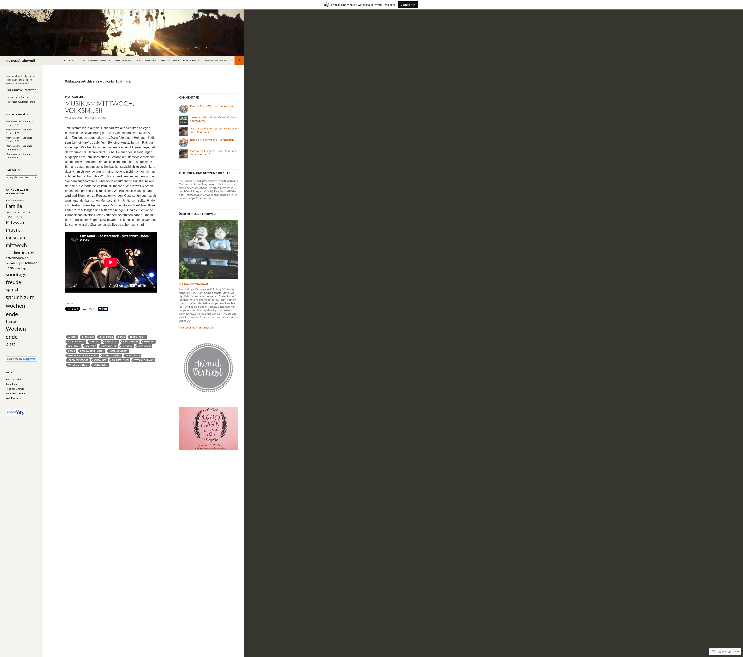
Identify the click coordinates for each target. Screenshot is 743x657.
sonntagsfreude (146, 60)
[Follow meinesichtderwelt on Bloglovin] (21, 358)
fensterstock (76, 341)
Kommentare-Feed (16, 393)
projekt (23, 258)
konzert (91, 346)
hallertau (111, 341)
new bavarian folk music (83, 355)
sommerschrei (120, 360)
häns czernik (130, 341)
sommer (30, 263)
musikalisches (123, 60)
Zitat (10, 343)
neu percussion (119, 351)
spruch (12, 289)
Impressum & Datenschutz (21, 101)
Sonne (10, 268)
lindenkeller (108, 346)
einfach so (70, 60)
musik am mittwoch (92, 351)
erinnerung (18, 200)
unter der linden (78, 364)
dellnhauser (137, 337)
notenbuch (133, 355)
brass (121, 337)
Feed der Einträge (15, 388)
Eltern (9, 200)
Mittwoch (144, 346)
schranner (100, 360)
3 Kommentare (97, 117)
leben (17, 216)
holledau (74, 346)
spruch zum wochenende (95, 60)
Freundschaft (13, 212)
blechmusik (106, 337)
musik (71, 351)
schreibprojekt (15, 263)
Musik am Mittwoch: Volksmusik (99, 107)
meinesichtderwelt (20, 60)
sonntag (20, 268)
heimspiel (149, 341)
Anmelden (11, 384)
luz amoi (127, 346)
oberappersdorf (78, 360)
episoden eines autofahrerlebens (180, 60)
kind (9, 216)
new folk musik (112, 355)
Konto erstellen (14, 379)
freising (95, 341)
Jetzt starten (408, 4)
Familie (14, 206)
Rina (192, 106)
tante (11, 321)
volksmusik (100, 364)
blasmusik (88, 337)
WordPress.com (14, 398)
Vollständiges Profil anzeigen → (198, 327)
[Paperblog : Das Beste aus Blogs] (15, 412)
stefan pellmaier (144, 360)
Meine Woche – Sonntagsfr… (217, 106)
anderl (72, 337)
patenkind (12, 258)
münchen (13, 252)
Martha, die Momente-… (204, 128)
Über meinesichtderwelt (218, 60)
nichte (27, 252)
